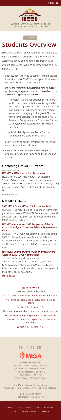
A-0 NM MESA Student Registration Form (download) (30, 315)
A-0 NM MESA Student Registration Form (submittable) (30, 295)
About (14, 411)
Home (9, 407)
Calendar (30, 37)
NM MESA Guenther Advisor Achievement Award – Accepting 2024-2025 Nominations (29, 253)
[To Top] (55, 382)
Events (38, 407)
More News (8, 276)
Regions (19, 407)
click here (31, 145)
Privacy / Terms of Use (35, 384)
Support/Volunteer (29, 411)
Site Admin (36, 393)
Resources (49, 407)
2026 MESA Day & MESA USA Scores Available (26, 206)
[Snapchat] (32, 347)
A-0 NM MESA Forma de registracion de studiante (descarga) (30, 321)
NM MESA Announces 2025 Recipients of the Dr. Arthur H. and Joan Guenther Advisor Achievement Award (29, 227)
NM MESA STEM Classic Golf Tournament (24, 172)
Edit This (24, 393)
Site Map (18, 384)
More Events (9, 194)
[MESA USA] (31, 354)
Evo (42, 396)
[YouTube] (38, 347)
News (28, 407)
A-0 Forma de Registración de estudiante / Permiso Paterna (30, 301)
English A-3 (22, 306)
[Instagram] (26, 347)
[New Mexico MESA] (30, 13)
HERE (36, 94)
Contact (46, 411)
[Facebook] (21, 347)
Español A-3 (37, 306)
